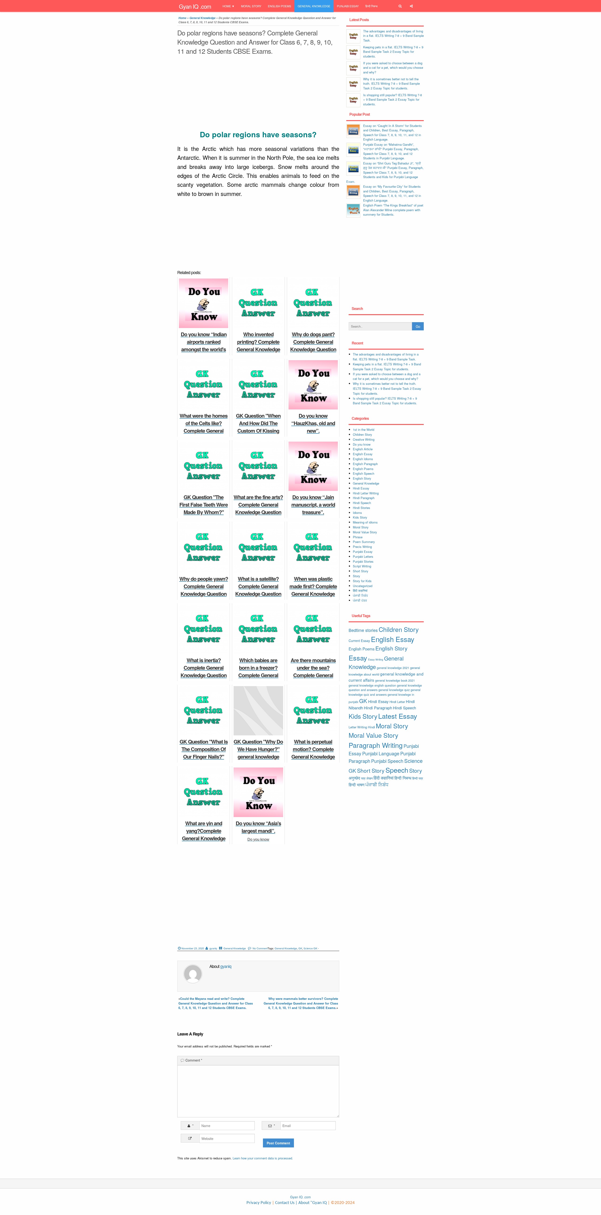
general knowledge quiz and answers (384, 692)
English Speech (363, 473)
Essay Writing (375, 659)
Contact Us (284, 1203)
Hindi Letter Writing (366, 493)
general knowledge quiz (394, 690)
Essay (358, 657)
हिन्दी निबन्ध (371, 6)
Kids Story (360, 517)
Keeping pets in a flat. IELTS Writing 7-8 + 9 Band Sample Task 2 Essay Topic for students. (393, 51)
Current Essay (359, 640)
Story (356, 576)
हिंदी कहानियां (360, 590)
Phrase (357, 537)
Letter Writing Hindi (362, 727)
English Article (363, 449)
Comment (193, 1060)
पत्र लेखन (367, 778)
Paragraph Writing (376, 745)
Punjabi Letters (363, 556)
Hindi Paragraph (363, 498)
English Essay (363, 454)
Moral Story (251, 6)
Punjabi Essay (348, 6)
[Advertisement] (258, 93)
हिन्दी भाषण (356, 784)
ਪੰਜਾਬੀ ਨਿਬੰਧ (360, 595)
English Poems (279, 6)
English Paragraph (365, 464)
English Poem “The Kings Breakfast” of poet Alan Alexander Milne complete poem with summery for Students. (393, 210)
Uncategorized (362, 586)
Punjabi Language (380, 753)
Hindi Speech (362, 503)
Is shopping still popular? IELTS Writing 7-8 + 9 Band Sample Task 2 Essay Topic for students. (392, 99)
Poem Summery (364, 541)
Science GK (310, 948)
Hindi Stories (361, 507)
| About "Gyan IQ (311, 1203)
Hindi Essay (361, 488)
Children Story (362, 434)
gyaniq (213, 948)
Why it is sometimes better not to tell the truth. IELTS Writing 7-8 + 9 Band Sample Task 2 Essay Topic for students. (391, 83)
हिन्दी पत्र (417, 778)
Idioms (357, 512)
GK (300, 948)
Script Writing (362, 566)
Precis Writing (362, 546)
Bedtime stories (363, 630)
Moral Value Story (365, 532)
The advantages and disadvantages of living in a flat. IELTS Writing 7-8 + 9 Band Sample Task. (393, 35)
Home (227, 6)
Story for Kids (362, 581)
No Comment (260, 948)
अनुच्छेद (354, 778)
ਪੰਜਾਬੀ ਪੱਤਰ (360, 600)
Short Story (360, 571)
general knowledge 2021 (393, 667)
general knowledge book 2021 (395, 680)
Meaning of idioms (365, 522)
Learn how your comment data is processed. (263, 1158)
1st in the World (363, 429)
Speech (396, 770)
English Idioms (363, 459)
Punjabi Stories (363, 561)
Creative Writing (363, 439)
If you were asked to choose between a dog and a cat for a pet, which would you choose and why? (393, 67)
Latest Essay (397, 716)
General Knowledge (314, 6)
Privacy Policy (259, 1203)
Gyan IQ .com (195, 6)
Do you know (361, 444)
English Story (362, 478)
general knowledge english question (372, 685)
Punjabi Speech (387, 761)
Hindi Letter (397, 701)
